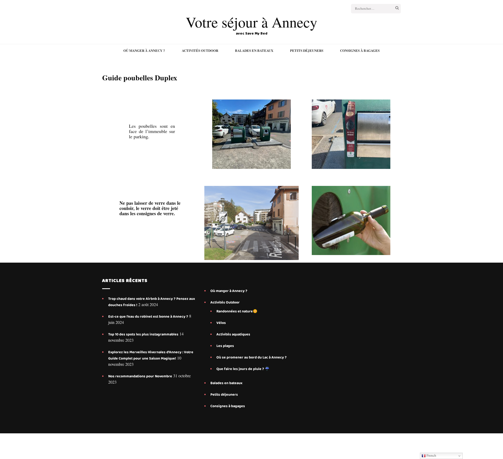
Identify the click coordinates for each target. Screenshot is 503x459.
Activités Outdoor (200, 50)
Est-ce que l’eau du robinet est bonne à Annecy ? (148, 316)
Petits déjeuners (306, 50)
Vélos (221, 323)
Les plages (225, 346)
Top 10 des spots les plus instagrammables (143, 334)
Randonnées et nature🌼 (236, 311)
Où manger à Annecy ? (144, 50)
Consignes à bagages (360, 50)
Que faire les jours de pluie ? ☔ (242, 369)
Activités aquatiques (233, 334)
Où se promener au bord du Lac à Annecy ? (251, 357)
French (431, 455)
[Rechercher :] (370, 9)
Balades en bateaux (254, 50)
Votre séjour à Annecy (251, 22)
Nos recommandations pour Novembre (140, 376)
